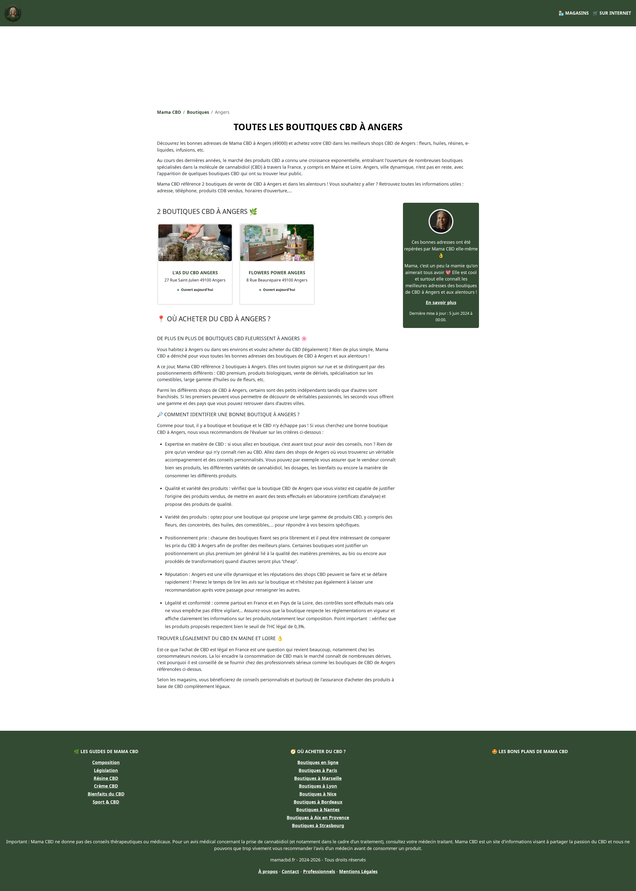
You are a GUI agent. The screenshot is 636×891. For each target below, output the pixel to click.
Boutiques (198, 112)
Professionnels (319, 871)
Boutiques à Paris (318, 770)
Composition (106, 762)
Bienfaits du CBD (106, 794)
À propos (268, 871)
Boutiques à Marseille (318, 778)
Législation (106, 770)
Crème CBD (106, 786)
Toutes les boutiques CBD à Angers (318, 127)
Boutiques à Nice (317, 794)
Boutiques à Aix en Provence (318, 817)
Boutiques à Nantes (318, 809)
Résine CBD (106, 778)
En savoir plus (441, 302)
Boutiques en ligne (317, 762)
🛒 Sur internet (612, 13)
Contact (290, 871)
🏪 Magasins (573, 13)
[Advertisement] (318, 66)
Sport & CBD (106, 802)
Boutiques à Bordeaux (318, 802)
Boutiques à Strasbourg (318, 825)
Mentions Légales (358, 871)
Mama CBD (169, 112)
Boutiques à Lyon (318, 786)
